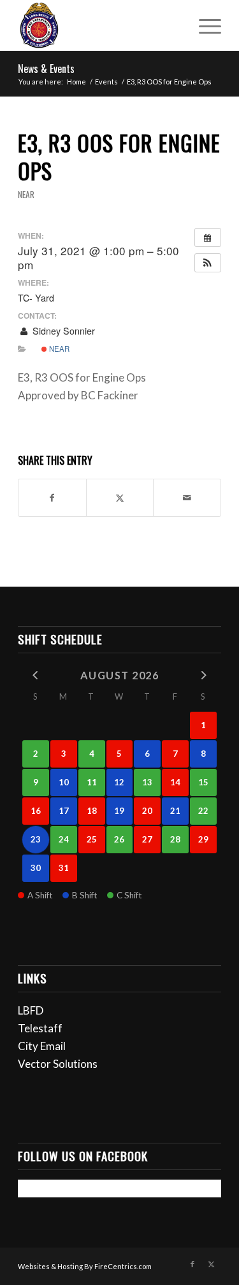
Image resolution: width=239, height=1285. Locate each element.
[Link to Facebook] (192, 1264)
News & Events (46, 68)
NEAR (26, 194)
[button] (208, 263)
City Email (42, 1046)
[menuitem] (203, 25)
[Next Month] (203, 674)
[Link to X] (211, 1264)
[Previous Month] (35, 674)
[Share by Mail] (187, 497)
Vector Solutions (58, 1063)
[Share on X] (120, 497)
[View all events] (207, 237)
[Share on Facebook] (52, 497)
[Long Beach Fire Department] (99, 25)
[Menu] (203, 25)
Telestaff (40, 1028)
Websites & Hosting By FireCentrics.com (85, 1266)
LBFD (30, 1010)
